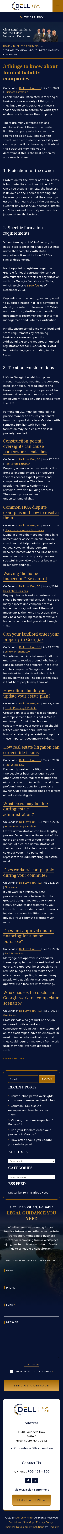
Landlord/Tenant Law (18, 651)
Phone (10, 1287)
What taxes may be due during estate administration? (25, 809)
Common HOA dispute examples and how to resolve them (31, 512)
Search (47, 1079)
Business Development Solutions (24, 1526)
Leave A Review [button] (31, 1500)
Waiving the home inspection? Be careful (25, 576)
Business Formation (16, 91)
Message (12, 1322)
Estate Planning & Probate (21, 708)
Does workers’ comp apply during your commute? (28, 872)
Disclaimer (31, 1364)
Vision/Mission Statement (31, 1489)
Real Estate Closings (15, 590)
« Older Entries (13, 1058)
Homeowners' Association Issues (24, 530)
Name (9, 1270)
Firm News (11, 887)
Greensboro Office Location (33, 1448)
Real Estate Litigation (17, 463)
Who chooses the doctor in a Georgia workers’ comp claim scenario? (31, 998)
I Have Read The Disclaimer (34, 1371)
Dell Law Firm (23, 1517)
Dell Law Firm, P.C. (30, 88)
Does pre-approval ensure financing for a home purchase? (28, 936)
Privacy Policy (44, 1522)
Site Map (28, 1522)
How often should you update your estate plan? (27, 693)
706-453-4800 (33, 16)
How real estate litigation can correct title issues (31, 750)
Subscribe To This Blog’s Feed (28, 1192)
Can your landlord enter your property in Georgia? (31, 636)
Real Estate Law (14, 764)
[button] (57, 6)
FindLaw (53, 1526)
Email (11, 1305)
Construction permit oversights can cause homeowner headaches (25, 446)
